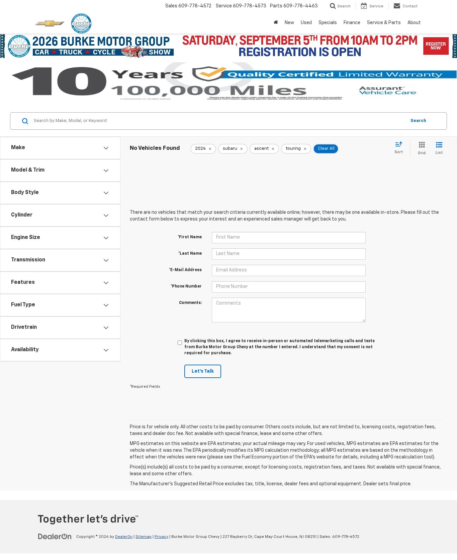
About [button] (414, 22)
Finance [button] (352, 22)
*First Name (190, 237)
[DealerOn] (55, 536)
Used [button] (306, 22)
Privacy (161, 537)
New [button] (289, 22)
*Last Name (190, 254)
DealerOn (123, 537)
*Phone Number (186, 287)
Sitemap (143, 537)
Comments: (190, 303)
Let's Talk (203, 371)
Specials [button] (327, 22)
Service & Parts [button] (384, 22)
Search (418, 121)
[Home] (275, 23)
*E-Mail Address (185, 270)
